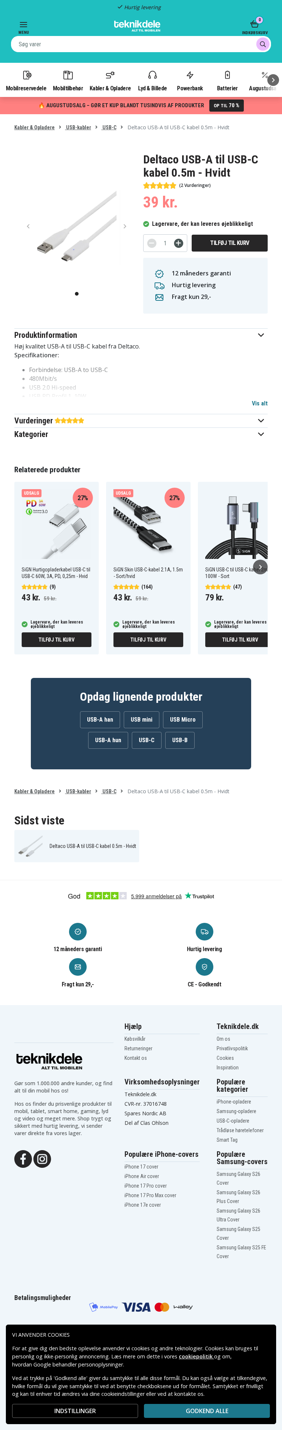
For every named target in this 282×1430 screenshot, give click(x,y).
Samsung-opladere (236, 1111)
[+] (178, 243)
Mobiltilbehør (68, 88)
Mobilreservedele (26, 88)
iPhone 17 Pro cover (145, 1186)
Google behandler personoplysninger (78, 1364)
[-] (151, 243)
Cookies (225, 1058)
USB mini (141, 719)
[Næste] (273, 80)
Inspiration (228, 1067)
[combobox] (141, 44)
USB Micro (183, 719)
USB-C (108, 127)
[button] (141, 335)
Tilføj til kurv (229, 242)
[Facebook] (23, 1158)
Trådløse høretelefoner (240, 1130)
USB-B (180, 740)
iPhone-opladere (234, 1102)
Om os (223, 1039)
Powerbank (190, 88)
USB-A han (100, 719)
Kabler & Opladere (110, 88)
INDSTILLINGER (75, 1411)
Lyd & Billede (152, 88)
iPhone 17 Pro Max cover (150, 1195)
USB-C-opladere (233, 1121)
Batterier (227, 88)
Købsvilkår (134, 1039)
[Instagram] (42, 1158)
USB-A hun (108, 740)
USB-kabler (78, 127)
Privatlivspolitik (232, 1048)
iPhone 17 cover (141, 1167)
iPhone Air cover (141, 1176)
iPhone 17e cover (142, 1205)
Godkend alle (207, 1411)
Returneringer (138, 1048)
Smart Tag (227, 1140)
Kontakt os (135, 1058)
